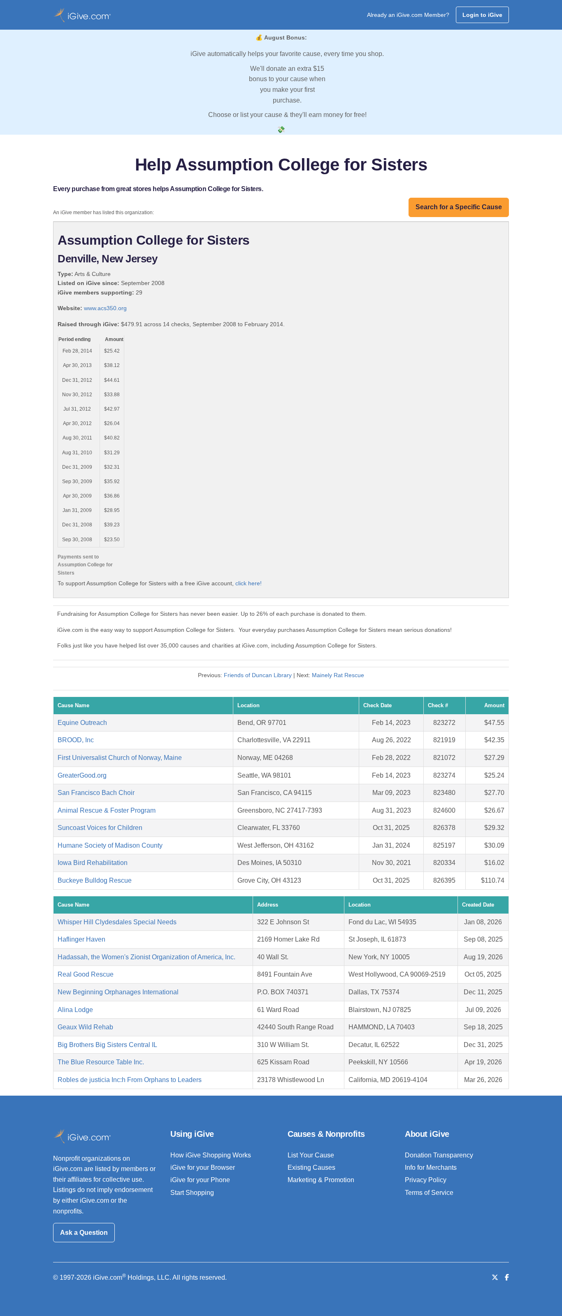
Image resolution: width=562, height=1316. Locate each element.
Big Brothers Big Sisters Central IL (107, 1044)
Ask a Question (84, 1232)
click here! (248, 583)
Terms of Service (429, 1192)
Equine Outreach (82, 722)
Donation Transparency (439, 1155)
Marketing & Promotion (321, 1179)
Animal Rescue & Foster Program (107, 810)
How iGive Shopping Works (210, 1155)
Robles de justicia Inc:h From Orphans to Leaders (130, 1079)
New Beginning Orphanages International (118, 992)
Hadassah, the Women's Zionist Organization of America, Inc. (146, 957)
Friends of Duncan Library (258, 675)
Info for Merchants (431, 1167)
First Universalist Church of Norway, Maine (120, 757)
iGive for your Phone (200, 1179)
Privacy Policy (425, 1179)
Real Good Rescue (86, 974)
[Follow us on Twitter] (495, 1277)
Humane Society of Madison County (110, 845)
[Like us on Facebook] (507, 1277)
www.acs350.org (105, 308)
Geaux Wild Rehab (85, 1027)
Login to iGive (482, 15)
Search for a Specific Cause (459, 206)
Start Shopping (192, 1192)
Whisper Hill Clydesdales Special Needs (117, 922)
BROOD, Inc (76, 739)
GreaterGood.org (82, 775)
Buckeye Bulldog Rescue (95, 880)
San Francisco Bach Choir (96, 792)
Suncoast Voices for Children (100, 827)
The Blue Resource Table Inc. (101, 1062)
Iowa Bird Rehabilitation (93, 862)
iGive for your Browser (202, 1167)
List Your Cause (311, 1155)
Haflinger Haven (81, 939)
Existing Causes (311, 1167)
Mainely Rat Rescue (338, 675)
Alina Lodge (75, 1009)
